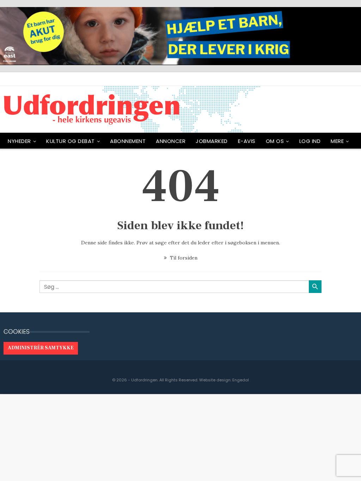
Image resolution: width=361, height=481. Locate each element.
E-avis (247, 141)
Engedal (240, 380)
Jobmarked (212, 141)
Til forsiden (183, 258)
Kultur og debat (70, 141)
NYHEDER (19, 141)
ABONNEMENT (128, 141)
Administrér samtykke (41, 348)
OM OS (275, 141)
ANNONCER (170, 141)
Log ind (310, 141)
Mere (337, 141)
